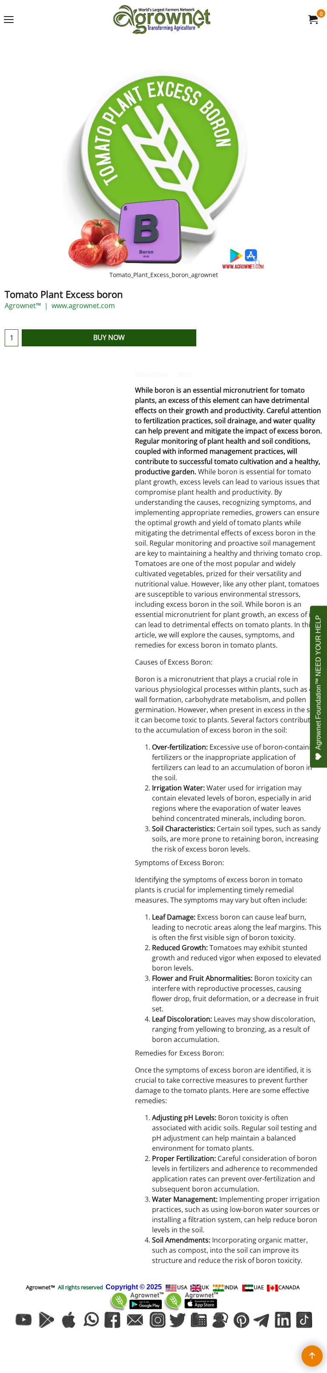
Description (151, 374)
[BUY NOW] (312, 19)
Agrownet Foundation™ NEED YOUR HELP (318, 682)
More (185, 374)
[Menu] (9, 19)
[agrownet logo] (161, 19)
